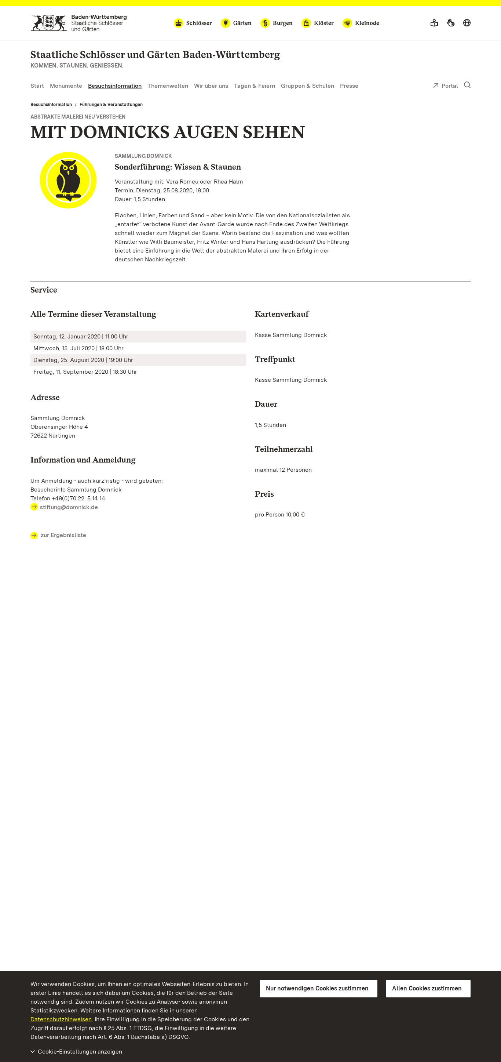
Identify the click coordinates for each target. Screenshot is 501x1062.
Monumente (66, 85)
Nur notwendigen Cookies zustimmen (317, 988)
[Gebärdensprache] (450, 23)
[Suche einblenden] (467, 85)
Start (37, 85)
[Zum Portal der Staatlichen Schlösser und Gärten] (78, 23)
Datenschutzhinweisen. (61, 1019)
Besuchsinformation (115, 85)
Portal (450, 85)
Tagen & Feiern (254, 85)
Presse (349, 85)
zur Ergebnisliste (63, 535)
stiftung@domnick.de (69, 507)
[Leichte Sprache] (434, 23)
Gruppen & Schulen (307, 85)
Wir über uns (211, 85)
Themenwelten (167, 85)
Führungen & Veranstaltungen (111, 104)
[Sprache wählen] (466, 23)
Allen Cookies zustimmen (427, 988)
